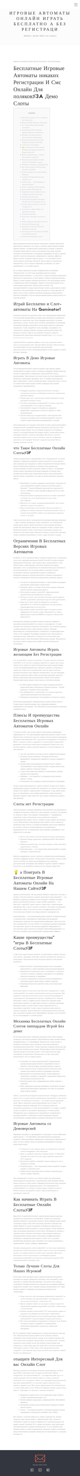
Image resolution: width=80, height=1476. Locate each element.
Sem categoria (50, 36)
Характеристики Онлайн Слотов (33, 192)
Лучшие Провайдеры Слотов (32, 236)
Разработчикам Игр (29, 214)
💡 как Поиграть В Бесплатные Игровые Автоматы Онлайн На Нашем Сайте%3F (33, 149)
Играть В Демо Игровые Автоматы (34, 122)
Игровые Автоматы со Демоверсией (35, 164)
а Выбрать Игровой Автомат (32, 194)
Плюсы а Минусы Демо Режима (33, 187)
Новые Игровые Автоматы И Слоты (35, 221)
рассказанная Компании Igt (32, 189)
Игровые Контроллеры (30, 197)
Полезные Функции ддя (30, 224)
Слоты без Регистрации (30, 145)
